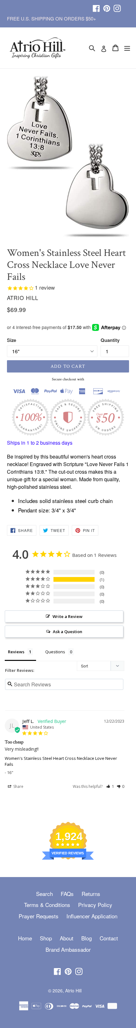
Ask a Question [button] (67, 631)
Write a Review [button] (68, 616)
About (66, 938)
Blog (86, 938)
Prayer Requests (39, 916)
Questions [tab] (55, 652)
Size (11, 340)
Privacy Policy (95, 905)
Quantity (110, 340)
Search (44, 894)
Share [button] (17, 786)
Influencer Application (91, 916)
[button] (110, 786)
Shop (46, 938)
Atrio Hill (73, 990)
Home (25, 938)
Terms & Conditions (47, 905)
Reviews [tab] (16, 652)
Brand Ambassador (68, 949)
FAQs (67, 894)
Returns (91, 894)
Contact (109, 938)
